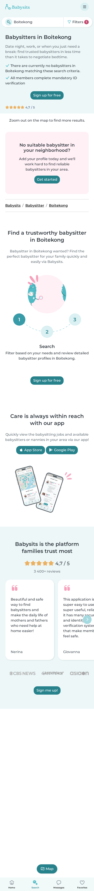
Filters (79, 22)
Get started (47, 179)
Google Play (64, 450)
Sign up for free (47, 95)
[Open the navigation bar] (84, 7)
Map (50, 869)
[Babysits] (17, 7)
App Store (32, 450)
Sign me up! (47, 690)
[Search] (8, 22)
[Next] (87, 619)
